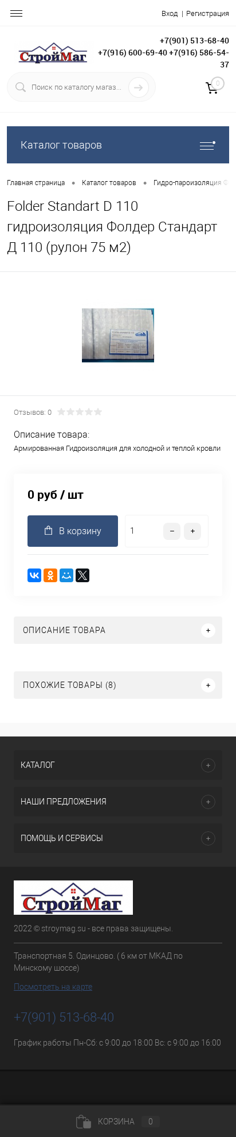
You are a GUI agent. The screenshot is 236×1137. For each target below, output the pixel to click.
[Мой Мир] (66, 575)
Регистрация (207, 13)
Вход (170, 13)
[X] (82, 575)
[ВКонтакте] (34, 575)
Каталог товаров (61, 145)
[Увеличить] (118, 335)
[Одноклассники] (50, 575)
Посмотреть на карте (53, 986)
